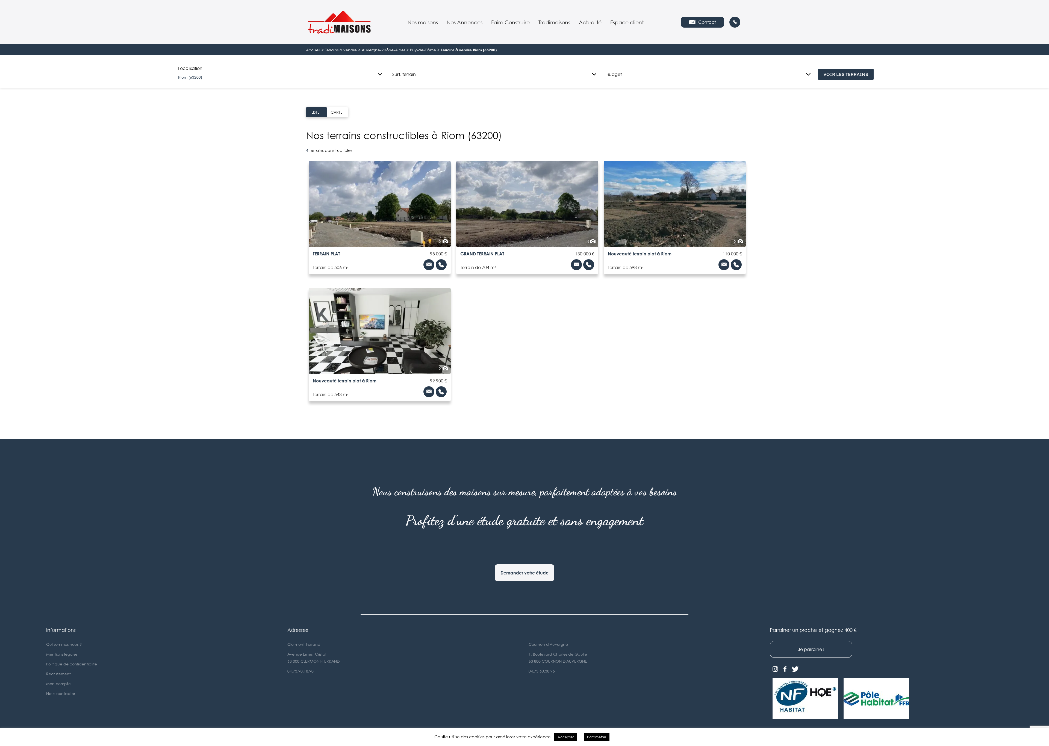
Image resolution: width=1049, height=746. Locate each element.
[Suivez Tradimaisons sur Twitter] (795, 669)
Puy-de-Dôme (423, 50)
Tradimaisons (554, 22)
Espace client (627, 22)
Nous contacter (60, 693)
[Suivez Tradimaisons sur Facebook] (784, 669)
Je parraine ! (811, 649)
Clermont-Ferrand (303, 644)
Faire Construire (510, 22)
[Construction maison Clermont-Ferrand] (339, 22)
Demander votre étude (524, 573)
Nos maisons (423, 22)
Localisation (190, 68)
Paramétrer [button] (596, 737)
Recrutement (58, 673)
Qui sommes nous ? (64, 644)
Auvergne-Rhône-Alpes (383, 50)
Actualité (590, 22)
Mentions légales (61, 654)
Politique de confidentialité (71, 664)
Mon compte (58, 683)
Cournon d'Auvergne (548, 644)
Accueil (313, 50)
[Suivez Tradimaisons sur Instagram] (775, 669)
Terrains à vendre (341, 50)
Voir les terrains (845, 74)
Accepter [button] (566, 737)
